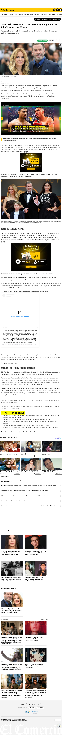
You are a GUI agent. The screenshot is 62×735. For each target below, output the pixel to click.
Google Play (40, 707)
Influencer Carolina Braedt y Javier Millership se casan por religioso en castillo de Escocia (11, 579)
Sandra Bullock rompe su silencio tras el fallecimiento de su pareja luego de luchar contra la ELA (10, 552)
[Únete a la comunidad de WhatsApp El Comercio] (42, 41)
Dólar (50, 14)
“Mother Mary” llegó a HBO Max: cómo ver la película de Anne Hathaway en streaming (34, 638)
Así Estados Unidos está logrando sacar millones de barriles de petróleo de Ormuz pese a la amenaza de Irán (28, 485)
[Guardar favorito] (56, 41)
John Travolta (21, 344)
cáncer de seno (34, 432)
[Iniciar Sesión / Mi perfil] (60, 9)
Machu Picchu (44, 14)
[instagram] (32, 704)
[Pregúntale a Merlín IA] (59, 725)
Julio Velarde (59, 14)
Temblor (11, 14)
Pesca (16, 14)
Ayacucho (21, 14)
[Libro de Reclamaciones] (35, 712)
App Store (32, 707)
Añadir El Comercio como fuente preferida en (47, 19)
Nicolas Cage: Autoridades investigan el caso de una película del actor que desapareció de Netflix (35, 552)
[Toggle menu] (1, 9)
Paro (53, 14)
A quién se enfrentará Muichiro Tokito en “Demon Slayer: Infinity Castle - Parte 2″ (34, 665)
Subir (56, 720)
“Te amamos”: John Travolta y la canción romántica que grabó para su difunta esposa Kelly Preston (11, 610)
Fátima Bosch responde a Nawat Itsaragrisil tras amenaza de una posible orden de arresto (34, 579)
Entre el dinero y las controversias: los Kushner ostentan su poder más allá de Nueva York (23, 495)
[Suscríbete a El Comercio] (57, 9)
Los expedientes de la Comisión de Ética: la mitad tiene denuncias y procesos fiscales (23, 500)
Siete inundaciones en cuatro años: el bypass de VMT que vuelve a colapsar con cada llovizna (24, 490)
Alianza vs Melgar (28, 14)
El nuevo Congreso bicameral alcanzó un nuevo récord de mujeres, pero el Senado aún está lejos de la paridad (28, 505)
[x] (30, 704)
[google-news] (40, 704)
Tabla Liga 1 (37, 14)
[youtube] (35, 704)
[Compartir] (59, 41)
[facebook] (27, 704)
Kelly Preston (14, 432)
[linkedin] (38, 704)
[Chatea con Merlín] (54, 9)
